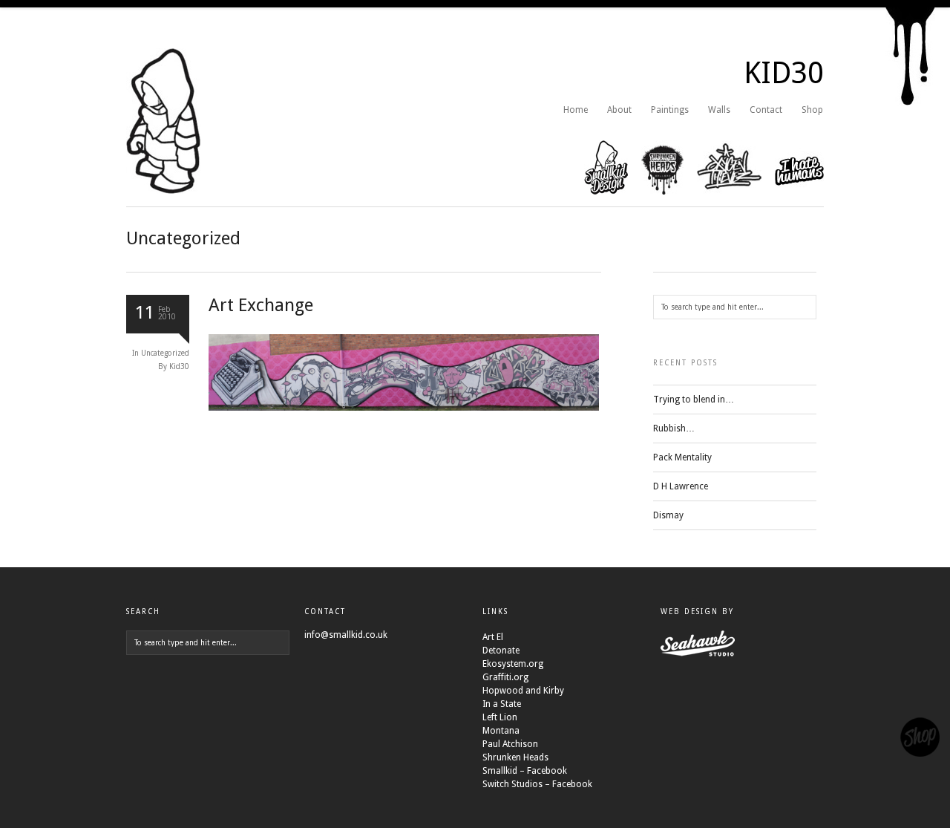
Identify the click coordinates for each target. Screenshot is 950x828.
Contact (766, 110)
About (619, 110)
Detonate (501, 650)
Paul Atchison (510, 744)
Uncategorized (165, 353)
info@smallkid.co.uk (345, 635)
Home (575, 110)
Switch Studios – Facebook (537, 784)
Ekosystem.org (512, 664)
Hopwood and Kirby (523, 690)
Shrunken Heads (515, 757)
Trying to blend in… (693, 399)
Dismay (668, 515)
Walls (719, 110)
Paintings (670, 110)
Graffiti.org (505, 677)
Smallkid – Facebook (524, 771)
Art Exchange (261, 305)
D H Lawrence (680, 486)
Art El (492, 637)
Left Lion (499, 717)
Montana (501, 731)
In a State (501, 704)
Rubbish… (674, 428)
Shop (812, 110)
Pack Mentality (682, 457)
